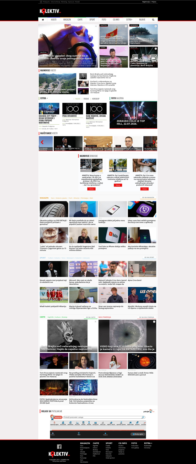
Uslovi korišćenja (55, 2)
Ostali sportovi (110, 458)
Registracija (146, 2)
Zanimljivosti (97, 452)
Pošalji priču (46, 2)
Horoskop (147, 448)
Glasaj (91, 189)
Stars (52, 198)
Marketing (64, 2)
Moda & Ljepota (61, 198)
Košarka (57, 258)
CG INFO (116, 19)
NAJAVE (142, 19)
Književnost (96, 454)
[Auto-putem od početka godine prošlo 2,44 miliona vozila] (57, 84)
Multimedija (147, 446)
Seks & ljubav (84, 462)
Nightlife (51, 317)
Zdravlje (76, 198)
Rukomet (78, 258)
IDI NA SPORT (149, 257)
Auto (81, 460)
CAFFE (80, 19)
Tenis (63, 258)
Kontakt (77, 2)
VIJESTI (53, 19)
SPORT (92, 19)
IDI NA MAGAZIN (148, 197)
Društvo (121, 446)
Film (94, 456)
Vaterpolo (86, 258)
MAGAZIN (67, 19)
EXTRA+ (129, 19)
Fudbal (50, 258)
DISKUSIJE (89, 155)
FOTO (104, 19)
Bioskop (64, 317)
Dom (91, 198)
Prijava (154, 2)
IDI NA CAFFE (90, 317)
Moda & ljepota (84, 448)
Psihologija (84, 198)
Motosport (70, 258)
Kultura (57, 317)
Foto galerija (135, 448)
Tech (70, 198)
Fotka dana (134, 446)
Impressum (71, 2)
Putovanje (83, 458)
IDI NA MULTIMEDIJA (146, 317)
